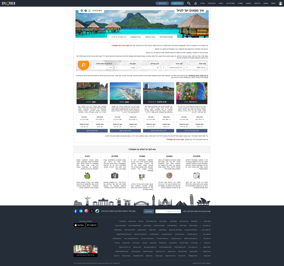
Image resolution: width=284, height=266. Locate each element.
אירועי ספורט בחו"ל (151, 221)
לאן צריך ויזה (135, 243)
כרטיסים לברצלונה (176, 238)
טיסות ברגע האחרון (159, 225)
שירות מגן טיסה (182, 251)
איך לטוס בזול (206, 225)
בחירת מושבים (135, 37)
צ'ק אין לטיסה (171, 251)
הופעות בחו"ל (163, 221)
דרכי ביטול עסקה (160, 251)
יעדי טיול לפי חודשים (125, 247)
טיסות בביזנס (147, 225)
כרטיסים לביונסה (179, 234)
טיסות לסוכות (118, 230)
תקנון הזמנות (159, 256)
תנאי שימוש (149, 256)
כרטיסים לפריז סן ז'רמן (147, 238)
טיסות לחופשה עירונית (134, 225)
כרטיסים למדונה (154, 234)
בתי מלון (257, 3)
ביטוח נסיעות (132, 221)
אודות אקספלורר (192, 256)
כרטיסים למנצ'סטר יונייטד (131, 238)
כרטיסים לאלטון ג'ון (167, 234)
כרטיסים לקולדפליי (192, 234)
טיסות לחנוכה (162, 230)
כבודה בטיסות (150, 37)
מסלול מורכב (173, 221)
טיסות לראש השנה (129, 230)
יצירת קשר (116, 256)
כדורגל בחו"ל (206, 238)
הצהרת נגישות (126, 256)
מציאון (266, 3)
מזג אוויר (144, 243)
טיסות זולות (135, 136)
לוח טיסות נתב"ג (192, 247)
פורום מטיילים (173, 243)
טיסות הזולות (122, 211)
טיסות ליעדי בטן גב (120, 225)
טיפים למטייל (162, 243)
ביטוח (221, 3)
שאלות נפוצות (193, 251)
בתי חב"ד (117, 243)
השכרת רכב (230, 3)
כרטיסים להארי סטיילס (140, 234)
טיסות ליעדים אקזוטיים (191, 230)
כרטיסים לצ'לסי (117, 238)
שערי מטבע (153, 243)
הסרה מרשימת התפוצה (121, 251)
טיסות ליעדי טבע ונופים (175, 230)
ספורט (240, 3)
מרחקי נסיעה (126, 243)
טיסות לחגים (183, 225)
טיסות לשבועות (142, 230)
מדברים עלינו (181, 256)
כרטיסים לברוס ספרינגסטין (123, 234)
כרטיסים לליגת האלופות (190, 238)
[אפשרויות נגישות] (195, 3)
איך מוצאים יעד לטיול (190, 10)
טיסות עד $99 (193, 225)
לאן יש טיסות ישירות (179, 247)
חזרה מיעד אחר (183, 221)
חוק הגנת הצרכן (135, 251)
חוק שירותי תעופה (148, 251)
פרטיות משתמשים (138, 256)
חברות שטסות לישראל (165, 247)
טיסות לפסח (152, 230)
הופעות (248, 3)
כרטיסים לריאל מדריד (162, 238)
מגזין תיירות (194, 243)
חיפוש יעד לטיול (183, 243)
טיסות (273, 3)
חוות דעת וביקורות (170, 256)
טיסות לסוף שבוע (172, 225)
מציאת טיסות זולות (166, 37)
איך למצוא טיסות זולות (150, 247)
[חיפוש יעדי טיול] (189, 3)
